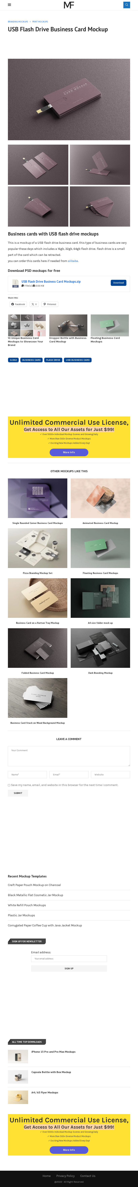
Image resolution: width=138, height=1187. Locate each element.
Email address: (41, 952)
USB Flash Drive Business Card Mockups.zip (51, 281)
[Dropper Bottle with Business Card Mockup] (68, 325)
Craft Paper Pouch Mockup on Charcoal (34, 885)
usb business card (78, 360)
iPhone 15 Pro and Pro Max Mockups (53, 1051)
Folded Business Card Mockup (38, 672)
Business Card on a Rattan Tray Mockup (37, 622)
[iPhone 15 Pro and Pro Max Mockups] (18, 1056)
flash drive (53, 360)
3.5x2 (13, 360)
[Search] (126, 5)
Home (47, 1176)
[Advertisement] (69, 45)
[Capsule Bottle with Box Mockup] (18, 1077)
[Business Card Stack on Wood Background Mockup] (37, 698)
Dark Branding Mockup (100, 672)
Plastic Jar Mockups (21, 915)
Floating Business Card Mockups (100, 573)
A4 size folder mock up (100, 622)
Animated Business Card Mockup (100, 523)
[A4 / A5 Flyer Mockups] (18, 1097)
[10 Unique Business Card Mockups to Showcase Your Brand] (27, 325)
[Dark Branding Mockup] (100, 648)
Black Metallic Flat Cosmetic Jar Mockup (35, 895)
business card (31, 360)
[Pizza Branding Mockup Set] (37, 548)
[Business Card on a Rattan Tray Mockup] (37, 598)
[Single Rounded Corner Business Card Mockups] (37, 498)
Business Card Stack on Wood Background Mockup (37, 722)
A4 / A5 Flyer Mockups (44, 1092)
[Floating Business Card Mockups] (110, 325)
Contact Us (87, 1176)
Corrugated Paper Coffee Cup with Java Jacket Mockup (45, 925)
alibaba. (73, 261)
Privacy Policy (65, 1176)
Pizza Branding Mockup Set (38, 573)
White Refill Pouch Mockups (27, 905)
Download (118, 282)
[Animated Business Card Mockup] (100, 498)
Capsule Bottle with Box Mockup (51, 1072)
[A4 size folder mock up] (100, 598)
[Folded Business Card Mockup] (37, 648)
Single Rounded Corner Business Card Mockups (37, 523)
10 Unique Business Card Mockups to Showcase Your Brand (25, 341)
